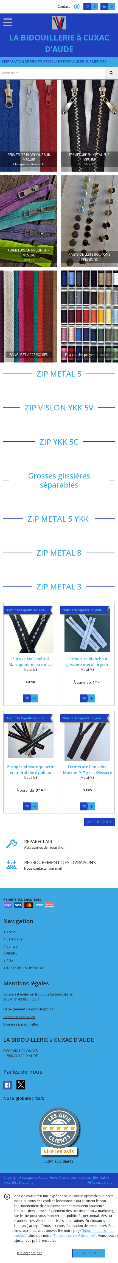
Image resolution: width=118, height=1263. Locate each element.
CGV (9, 960)
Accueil (11, 932)
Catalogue (13, 939)
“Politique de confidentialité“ (74, 1235)
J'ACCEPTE (89, 1253)
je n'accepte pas (29, 1253)
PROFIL (11, 953)
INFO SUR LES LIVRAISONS (25, 967)
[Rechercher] (111, 73)
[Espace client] (76, 6)
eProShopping (22, 1182)
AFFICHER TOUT (99, 822)
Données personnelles (20, 1024)
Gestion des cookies (19, 1017)
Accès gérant (101, 1182)
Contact (64, 6)
